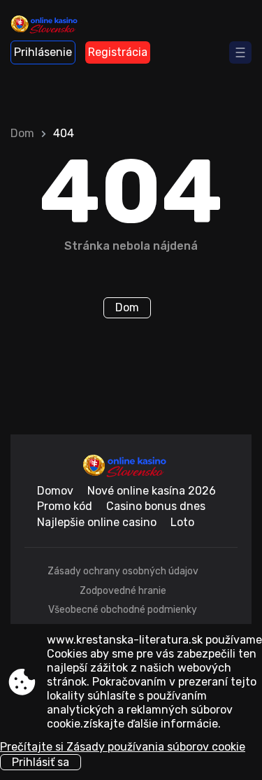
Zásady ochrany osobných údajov (123, 571)
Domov (55, 490)
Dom (22, 133)
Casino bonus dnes (155, 506)
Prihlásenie (43, 52)
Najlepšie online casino (97, 522)
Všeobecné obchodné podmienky (122, 610)
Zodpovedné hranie (123, 591)
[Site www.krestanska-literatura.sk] (49, 25)
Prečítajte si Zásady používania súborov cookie (122, 746)
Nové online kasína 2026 (151, 490)
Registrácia (117, 52)
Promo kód (64, 506)
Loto (182, 522)
